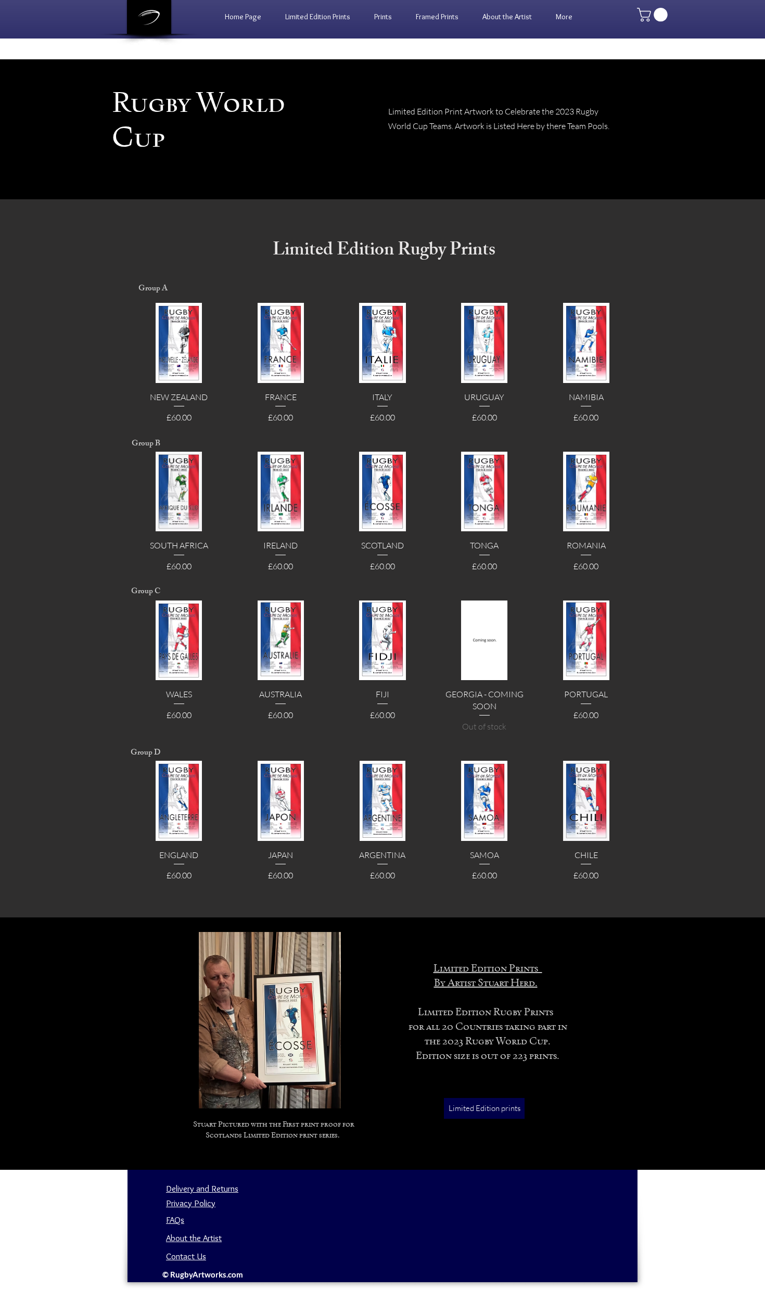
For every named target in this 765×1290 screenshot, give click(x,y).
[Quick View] (179, 343)
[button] (383, 16)
